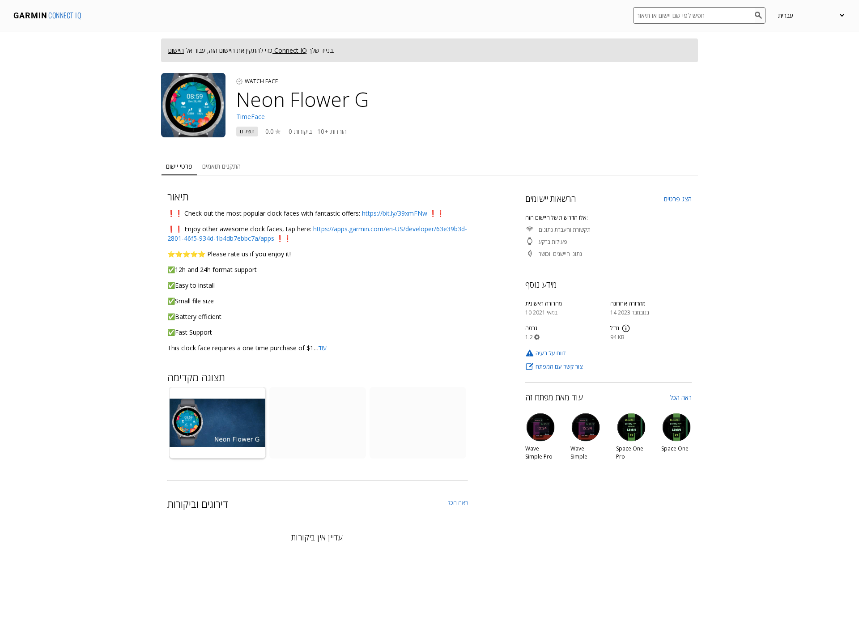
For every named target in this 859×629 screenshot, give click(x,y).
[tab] (179, 166)
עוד (323, 348)
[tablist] (429, 166)
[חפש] (760, 15)
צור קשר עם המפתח (559, 366)
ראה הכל (681, 397)
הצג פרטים (678, 199)
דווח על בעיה (551, 353)
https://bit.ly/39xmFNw (394, 213)
